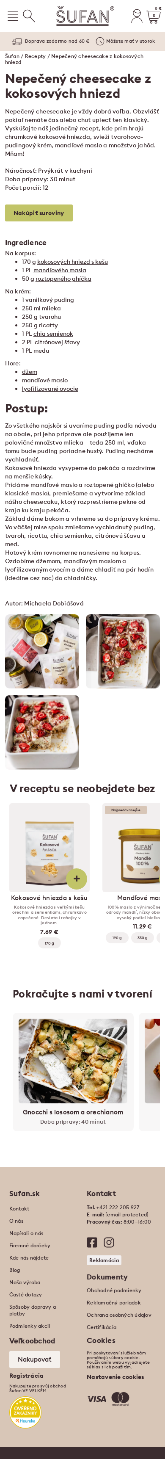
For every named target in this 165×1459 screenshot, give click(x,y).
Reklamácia (104, 1260)
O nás (16, 1221)
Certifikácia (101, 1327)
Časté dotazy (25, 1294)
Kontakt (19, 1208)
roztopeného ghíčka (63, 278)
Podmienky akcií (29, 1326)
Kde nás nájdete (29, 1258)
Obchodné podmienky (114, 1290)
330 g (143, 937)
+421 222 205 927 (117, 1207)
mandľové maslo (45, 380)
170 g (49, 943)
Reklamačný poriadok (114, 1302)
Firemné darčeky (30, 1245)
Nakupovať (35, 1359)
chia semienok (53, 333)
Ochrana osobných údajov (119, 1315)
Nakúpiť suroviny (39, 213)
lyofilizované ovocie (50, 388)
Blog (14, 1270)
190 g (117, 937)
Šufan (12, 56)
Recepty (35, 56)
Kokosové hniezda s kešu (49, 898)
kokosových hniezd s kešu (72, 261)
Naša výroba (25, 1282)
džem (29, 372)
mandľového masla (59, 270)
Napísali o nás (26, 1233)
